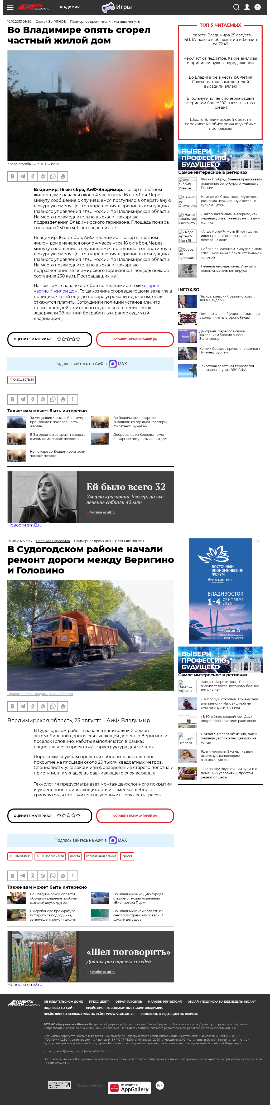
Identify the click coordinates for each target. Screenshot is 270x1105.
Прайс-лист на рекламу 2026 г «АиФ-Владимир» (124, 1008)
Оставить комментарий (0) (135, 339)
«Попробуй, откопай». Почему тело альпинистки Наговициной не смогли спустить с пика (230, 703)
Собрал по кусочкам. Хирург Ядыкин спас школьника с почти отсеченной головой (231, 253)
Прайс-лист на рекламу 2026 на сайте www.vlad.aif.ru (89, 1014)
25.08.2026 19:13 (19, 541)
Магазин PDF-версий (165, 1001)
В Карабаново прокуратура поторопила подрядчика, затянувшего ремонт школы (53, 915)
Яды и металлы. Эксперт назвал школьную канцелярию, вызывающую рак (227, 755)
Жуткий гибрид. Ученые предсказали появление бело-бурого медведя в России (231, 183)
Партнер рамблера (89, 1085)
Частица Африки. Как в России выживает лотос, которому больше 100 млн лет (230, 686)
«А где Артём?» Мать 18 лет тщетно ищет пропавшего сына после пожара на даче (229, 235)
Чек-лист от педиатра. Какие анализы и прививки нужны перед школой (220, 60)
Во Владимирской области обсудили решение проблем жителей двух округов (54, 898)
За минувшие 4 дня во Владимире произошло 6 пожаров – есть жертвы (58, 422)
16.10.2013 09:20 (19, 21)
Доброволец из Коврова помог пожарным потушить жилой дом (140, 437)
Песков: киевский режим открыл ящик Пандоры (226, 298)
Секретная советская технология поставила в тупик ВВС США (226, 368)
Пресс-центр (99, 1001)
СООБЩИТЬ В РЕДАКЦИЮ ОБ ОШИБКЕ (169, 1014)
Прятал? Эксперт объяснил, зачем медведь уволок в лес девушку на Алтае (229, 738)
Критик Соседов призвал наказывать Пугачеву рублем (229, 350)
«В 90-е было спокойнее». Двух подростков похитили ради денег (229, 719)
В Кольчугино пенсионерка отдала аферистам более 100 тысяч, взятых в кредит (221, 103)
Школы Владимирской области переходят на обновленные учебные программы (220, 124)
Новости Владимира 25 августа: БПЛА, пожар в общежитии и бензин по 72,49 (220, 39)
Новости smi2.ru (24, 525)
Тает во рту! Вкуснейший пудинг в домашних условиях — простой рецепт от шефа (229, 773)
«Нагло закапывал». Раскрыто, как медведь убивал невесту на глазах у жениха (230, 218)
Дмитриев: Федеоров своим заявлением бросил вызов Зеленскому (222, 335)
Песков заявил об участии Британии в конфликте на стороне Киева (229, 315)
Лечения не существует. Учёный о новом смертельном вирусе (228, 268)
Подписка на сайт (59, 1008)
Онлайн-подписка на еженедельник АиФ (222, 1001)
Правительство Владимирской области (40, 694)
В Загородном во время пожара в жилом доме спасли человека (57, 437)
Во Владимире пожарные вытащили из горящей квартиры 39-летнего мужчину (140, 422)
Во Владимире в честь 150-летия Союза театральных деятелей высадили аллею (220, 82)
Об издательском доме (63, 1001)
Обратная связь (128, 1001)
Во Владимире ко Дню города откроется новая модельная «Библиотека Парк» (138, 898)
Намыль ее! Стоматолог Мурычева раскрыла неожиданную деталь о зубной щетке (229, 201)
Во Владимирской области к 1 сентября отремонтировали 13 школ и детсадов (138, 915)
